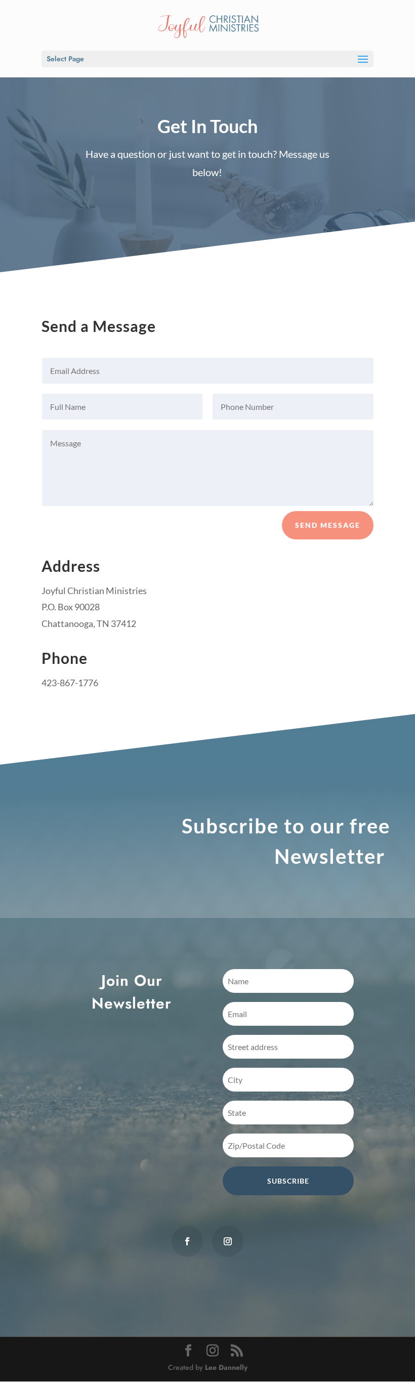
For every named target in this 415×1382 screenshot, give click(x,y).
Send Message (327, 525)
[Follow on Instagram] (227, 1241)
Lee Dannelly (226, 1367)
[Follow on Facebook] (187, 1241)
